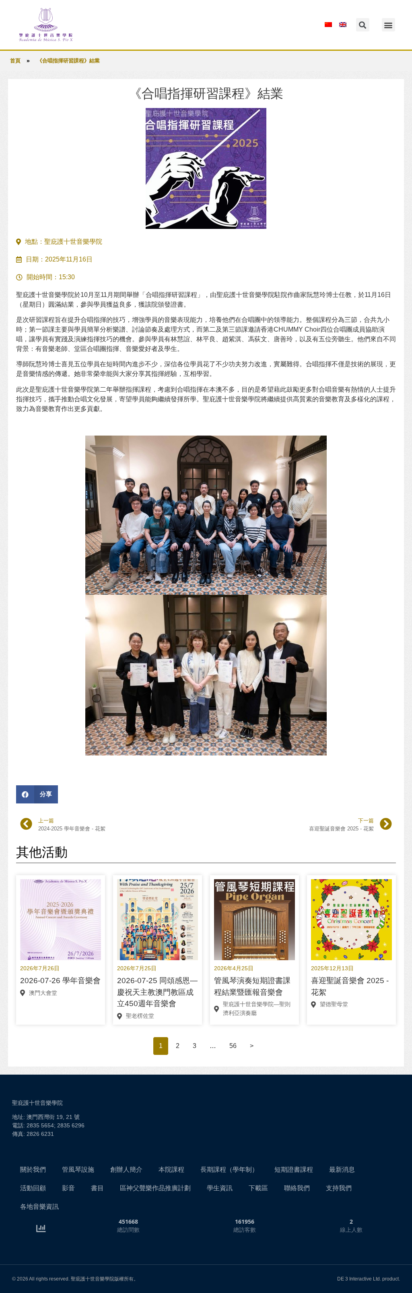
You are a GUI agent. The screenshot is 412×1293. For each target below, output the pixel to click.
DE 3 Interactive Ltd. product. (368, 1279)
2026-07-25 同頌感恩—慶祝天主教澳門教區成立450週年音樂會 (157, 992)
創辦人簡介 (126, 1169)
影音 (68, 1188)
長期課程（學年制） (229, 1169)
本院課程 (171, 1169)
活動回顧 (33, 1188)
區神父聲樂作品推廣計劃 (155, 1188)
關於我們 (33, 1169)
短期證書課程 (293, 1169)
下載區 (258, 1188)
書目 (97, 1188)
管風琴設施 (78, 1169)
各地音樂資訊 (39, 1206)
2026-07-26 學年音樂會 (60, 980)
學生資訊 (220, 1188)
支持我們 (339, 1188)
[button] (388, 24)
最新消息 (342, 1169)
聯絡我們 (297, 1188)
